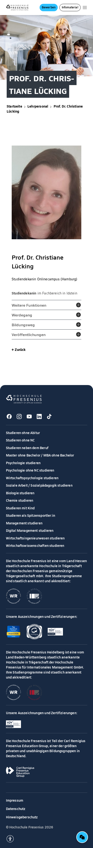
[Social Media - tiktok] (49, 416)
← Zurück (19, 349)
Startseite (14, 106)
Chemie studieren (19, 500)
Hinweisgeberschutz (22, 817)
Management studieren (24, 523)
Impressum (14, 800)
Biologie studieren (20, 492)
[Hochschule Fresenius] (17, 7)
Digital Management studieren (30, 530)
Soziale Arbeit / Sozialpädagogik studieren (39, 485)
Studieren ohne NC (20, 440)
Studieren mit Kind (20, 508)
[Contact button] (82, 837)
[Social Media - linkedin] (39, 416)
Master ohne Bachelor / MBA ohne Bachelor (40, 455)
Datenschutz (16, 808)
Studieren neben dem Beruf (27, 447)
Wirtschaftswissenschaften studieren (35, 545)
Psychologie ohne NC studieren (30, 470)
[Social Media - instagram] (19, 416)
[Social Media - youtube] (29, 416)
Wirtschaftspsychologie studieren (32, 477)
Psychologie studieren (23, 462)
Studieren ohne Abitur (23, 432)
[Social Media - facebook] (9, 416)
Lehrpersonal (37, 106)
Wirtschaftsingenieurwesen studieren (35, 538)
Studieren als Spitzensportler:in (30, 515)
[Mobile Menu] (84, 7)
